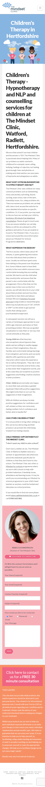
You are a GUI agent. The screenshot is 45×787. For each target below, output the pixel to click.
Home (5, 772)
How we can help (34, 772)
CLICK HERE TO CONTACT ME (24, 556)
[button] (40, 7)
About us (13, 772)
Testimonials (28, 773)
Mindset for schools (14, 466)
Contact (22, 775)
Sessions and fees (13, 773)
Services (22, 772)
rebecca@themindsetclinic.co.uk (24, 495)
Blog (37, 773)
